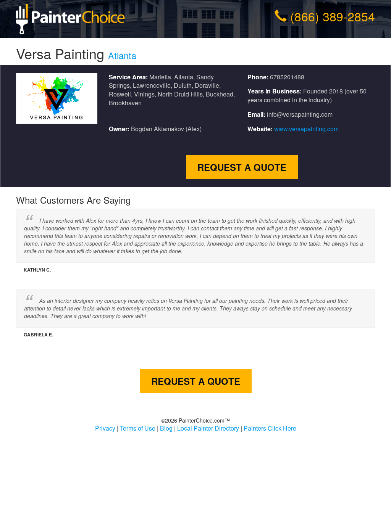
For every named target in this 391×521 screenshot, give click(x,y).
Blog (166, 428)
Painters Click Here (270, 428)
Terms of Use (137, 428)
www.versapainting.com (306, 128)
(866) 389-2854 (332, 16)
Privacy (105, 428)
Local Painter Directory (208, 428)
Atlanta (122, 55)
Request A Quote (241, 167)
